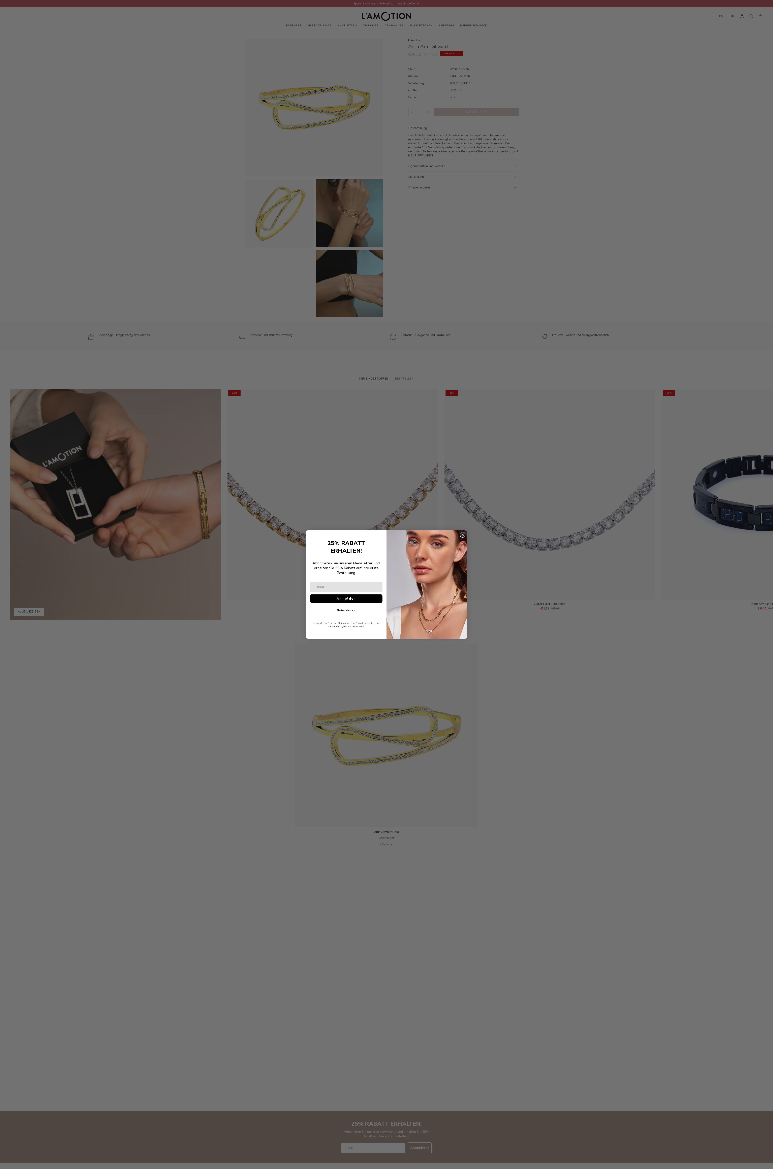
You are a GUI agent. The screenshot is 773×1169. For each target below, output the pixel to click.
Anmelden (346, 598)
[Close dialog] (462, 534)
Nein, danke (346, 610)
